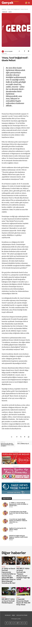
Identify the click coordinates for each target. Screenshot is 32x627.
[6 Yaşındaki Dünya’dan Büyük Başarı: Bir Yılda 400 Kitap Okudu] (23, 591)
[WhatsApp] (28, 436)
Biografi (4, 597)
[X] (20, 436)
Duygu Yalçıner (8, 51)
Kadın (10, 11)
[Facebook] (24, 51)
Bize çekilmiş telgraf (23, 443)
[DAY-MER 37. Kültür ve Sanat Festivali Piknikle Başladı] (9, 591)
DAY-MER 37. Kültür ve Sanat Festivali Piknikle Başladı (8, 601)
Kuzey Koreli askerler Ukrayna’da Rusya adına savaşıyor (7, 444)
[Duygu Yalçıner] (3, 51)
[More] (28, 51)
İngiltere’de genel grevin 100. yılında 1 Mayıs (17, 528)
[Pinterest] (24, 436)
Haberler (4, 9)
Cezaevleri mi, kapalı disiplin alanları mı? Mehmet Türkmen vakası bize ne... (18, 520)
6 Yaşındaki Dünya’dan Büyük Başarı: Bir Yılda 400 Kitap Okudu (18, 512)
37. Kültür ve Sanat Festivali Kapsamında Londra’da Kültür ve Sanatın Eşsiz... (18, 504)
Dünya (3, 566)
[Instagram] (10, 623)
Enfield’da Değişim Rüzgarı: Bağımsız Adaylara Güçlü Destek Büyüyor (18, 537)
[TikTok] (14, 623)
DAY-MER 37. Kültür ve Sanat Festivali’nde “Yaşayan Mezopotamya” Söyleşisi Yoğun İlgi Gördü (23, 574)
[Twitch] (17, 623)
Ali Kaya (11, 506)
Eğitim (18, 597)
